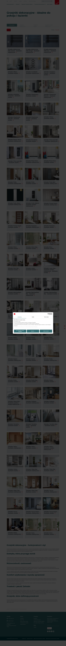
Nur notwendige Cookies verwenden (20, 331)
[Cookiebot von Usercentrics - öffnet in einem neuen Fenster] (48, 314)
